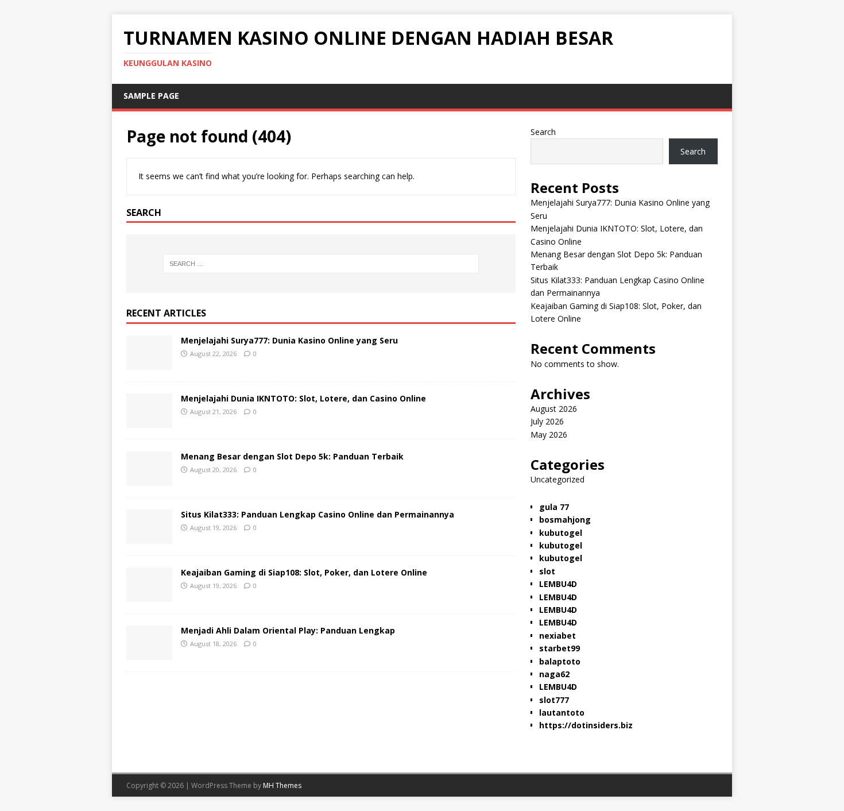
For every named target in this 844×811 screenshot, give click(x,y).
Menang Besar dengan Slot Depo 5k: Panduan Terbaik (292, 456)
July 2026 (547, 421)
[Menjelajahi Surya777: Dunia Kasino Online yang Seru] (149, 363)
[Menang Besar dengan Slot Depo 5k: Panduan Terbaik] (149, 479)
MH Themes (282, 785)
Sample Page (151, 95)
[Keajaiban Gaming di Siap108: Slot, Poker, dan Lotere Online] (149, 595)
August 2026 (554, 408)
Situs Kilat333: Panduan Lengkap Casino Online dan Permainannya (317, 514)
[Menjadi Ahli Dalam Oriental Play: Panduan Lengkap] (149, 653)
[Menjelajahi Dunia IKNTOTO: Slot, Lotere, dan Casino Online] (149, 421)
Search (543, 131)
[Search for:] (321, 263)
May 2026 (549, 434)
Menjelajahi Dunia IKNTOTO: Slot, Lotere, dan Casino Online (303, 398)
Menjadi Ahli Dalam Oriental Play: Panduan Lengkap (288, 630)
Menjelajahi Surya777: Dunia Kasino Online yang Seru (289, 340)
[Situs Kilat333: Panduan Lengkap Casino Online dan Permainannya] (149, 537)
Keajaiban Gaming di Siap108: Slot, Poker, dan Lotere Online (304, 572)
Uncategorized (557, 479)
